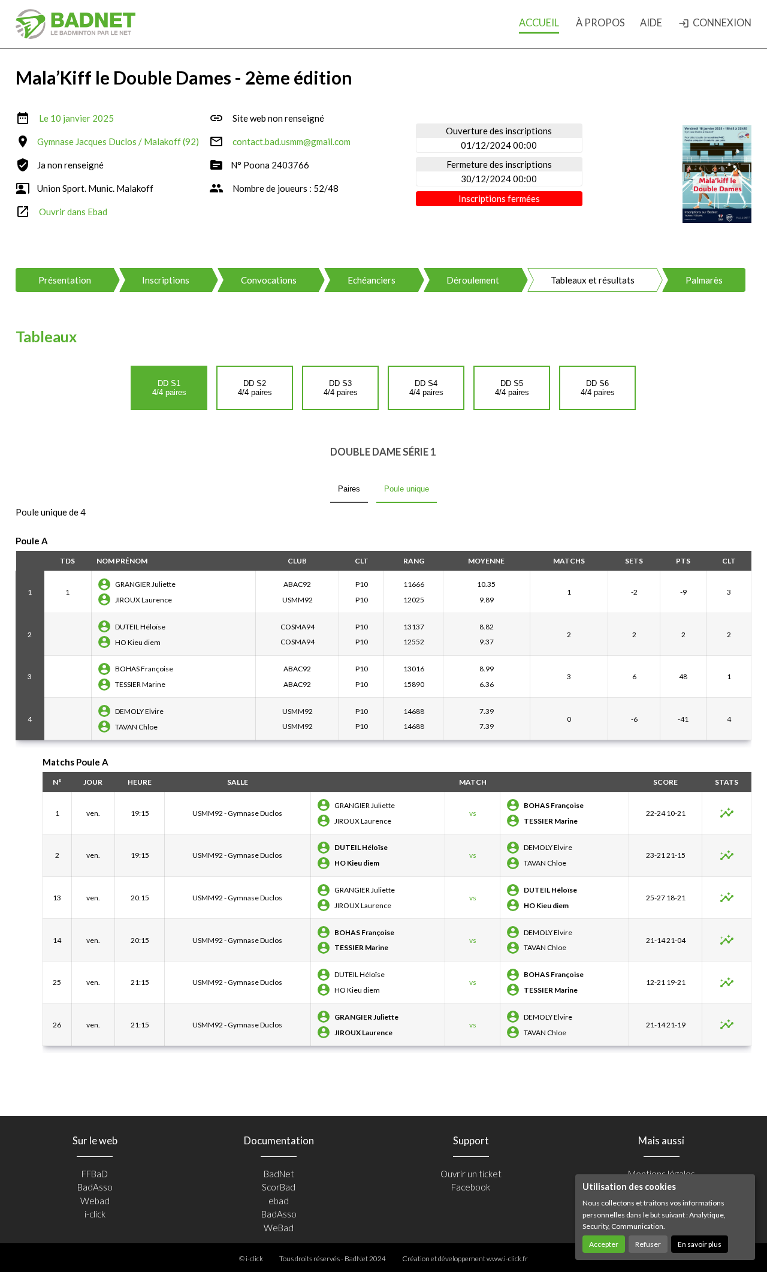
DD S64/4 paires (598, 388)
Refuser (648, 1244)
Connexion (714, 23)
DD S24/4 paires (255, 388)
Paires (349, 488)
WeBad (279, 1227)
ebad (278, 1200)
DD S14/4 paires (169, 388)
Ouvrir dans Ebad (73, 211)
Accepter (603, 1244)
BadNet (279, 1173)
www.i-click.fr (507, 1258)
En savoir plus (699, 1244)
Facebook (470, 1186)
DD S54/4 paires (512, 388)
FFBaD (94, 1173)
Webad (95, 1200)
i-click (94, 1213)
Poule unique (406, 488)
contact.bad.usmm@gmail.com (291, 141)
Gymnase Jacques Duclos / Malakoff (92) (118, 141)
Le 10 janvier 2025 (76, 118)
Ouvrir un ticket (471, 1173)
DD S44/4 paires (426, 388)
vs (472, 813)
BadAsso (95, 1186)
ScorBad (278, 1186)
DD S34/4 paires (341, 388)
